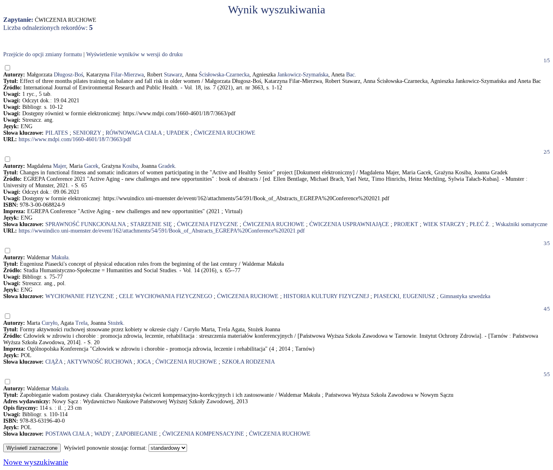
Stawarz (173, 75)
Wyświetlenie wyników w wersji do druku (134, 54)
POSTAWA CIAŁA (67, 434)
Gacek (91, 166)
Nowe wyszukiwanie (35, 462)
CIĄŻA (53, 362)
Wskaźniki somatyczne (521, 224)
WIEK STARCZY (444, 224)
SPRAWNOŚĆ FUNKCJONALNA (85, 224)
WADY (102, 434)
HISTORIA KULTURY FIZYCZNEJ (326, 296)
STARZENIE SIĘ (151, 224)
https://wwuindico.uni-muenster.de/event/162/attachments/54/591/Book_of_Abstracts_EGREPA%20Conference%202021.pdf (162, 231)
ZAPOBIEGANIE (136, 434)
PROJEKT (406, 224)
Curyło (49, 323)
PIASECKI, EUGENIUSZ (404, 296)
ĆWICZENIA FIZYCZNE (207, 224)
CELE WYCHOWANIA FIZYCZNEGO (165, 296)
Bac (350, 75)
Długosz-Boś (68, 75)
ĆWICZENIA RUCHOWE (224, 133)
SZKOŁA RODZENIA (248, 362)
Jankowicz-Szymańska (302, 75)
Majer (59, 166)
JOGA (144, 362)
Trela (81, 323)
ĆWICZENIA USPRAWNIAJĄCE (349, 224)
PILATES (56, 133)
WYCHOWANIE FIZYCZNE (79, 296)
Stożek (115, 323)
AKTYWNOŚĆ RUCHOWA (99, 362)
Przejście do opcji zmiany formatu (42, 54)
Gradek (166, 166)
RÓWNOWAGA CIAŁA (134, 133)
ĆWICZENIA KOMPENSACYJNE (203, 434)
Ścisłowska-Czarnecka (224, 75)
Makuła (59, 257)
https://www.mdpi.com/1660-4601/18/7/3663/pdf (75, 139)
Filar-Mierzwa (127, 75)
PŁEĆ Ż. (480, 224)
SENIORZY (87, 133)
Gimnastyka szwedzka (465, 296)
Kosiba (130, 166)
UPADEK (177, 133)
